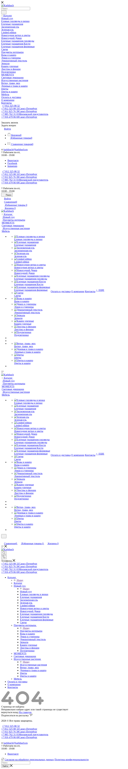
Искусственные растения (33, 664)
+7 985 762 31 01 (24, 114)
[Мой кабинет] (2, 540)
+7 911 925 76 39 (19, 111)
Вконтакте (13, 160)
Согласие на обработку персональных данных (29, 759)
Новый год (26, 591)
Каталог (18, 583)
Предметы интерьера (31, 631)
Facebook (12, 163)
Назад (20, 580)
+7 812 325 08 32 (11, 105)
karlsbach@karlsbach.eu (16, 149)
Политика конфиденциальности (71, 759)
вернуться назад (9, 712)
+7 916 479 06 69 (19, 117)
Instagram (12, 166)
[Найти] (3, 12)
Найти (5, 766)
